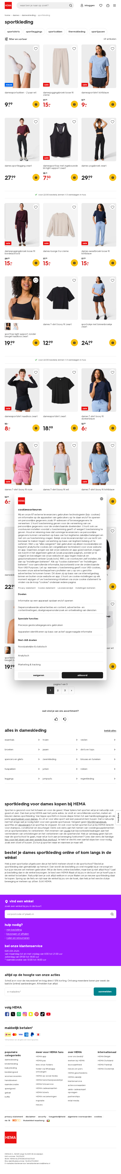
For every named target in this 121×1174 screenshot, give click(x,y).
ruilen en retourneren (18, 938)
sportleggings (34, 31)
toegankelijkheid (57, 1117)
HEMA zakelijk (74, 1077)
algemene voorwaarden (80, 1117)
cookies (98, 1117)
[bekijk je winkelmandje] (107, 5)
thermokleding (76, 31)
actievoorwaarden (77, 1085)
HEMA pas (41, 1060)
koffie (7, 1097)
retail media (73, 1100)
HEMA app (41, 1056)
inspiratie (40, 1100)
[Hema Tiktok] (42, 1014)
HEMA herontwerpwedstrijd (49, 1080)
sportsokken (55, 31)
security (42, 1117)
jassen (46, 749)
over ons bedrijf (75, 1056)
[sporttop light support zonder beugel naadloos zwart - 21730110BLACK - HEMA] (7, 326)
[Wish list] (100, 5)
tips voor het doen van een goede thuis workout (31, 839)
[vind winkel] (112, 914)
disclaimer (31, 1117)
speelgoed (10, 1088)
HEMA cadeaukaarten (46, 1088)
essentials (9, 739)
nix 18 (7, 1120)
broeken (9, 749)
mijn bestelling (14, 929)
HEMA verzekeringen (46, 1096)
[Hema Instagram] (25, 1014)
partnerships (74, 1096)
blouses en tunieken (90, 759)
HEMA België (104, 1056)
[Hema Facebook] (7, 1014)
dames (16, 15)
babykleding (11, 1068)
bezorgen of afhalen (17, 933)
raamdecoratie (12, 1084)
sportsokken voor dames (24, 819)
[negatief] (64, 719)
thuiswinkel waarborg (33, 1120)
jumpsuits (47, 778)
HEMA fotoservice (45, 1084)
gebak (8, 1092)
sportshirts (13, 31)
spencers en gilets (14, 759)
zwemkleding (49, 759)
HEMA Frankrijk (105, 1064)
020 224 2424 (12, 950)
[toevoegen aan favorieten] (35, 48)
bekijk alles (110, 730)
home (7, 15)
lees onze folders (44, 1064)
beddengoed (11, 1072)
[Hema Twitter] (13, 1014)
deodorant (24, 824)
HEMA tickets (42, 1092)
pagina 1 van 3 (61, 684)
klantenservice (75, 1081)
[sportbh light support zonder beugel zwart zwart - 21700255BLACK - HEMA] (7, 650)
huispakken (10, 769)
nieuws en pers (75, 1069)
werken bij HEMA (76, 1060)
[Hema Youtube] (48, 1014)
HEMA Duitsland (105, 1060)
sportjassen (98, 31)
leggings (9, 778)
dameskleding (29, 15)
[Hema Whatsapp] (19, 1014)
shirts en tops (87, 749)
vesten (84, 739)
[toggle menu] (114, 5)
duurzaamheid (75, 1064)
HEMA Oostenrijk (106, 1069)
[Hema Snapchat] (31, 1014)
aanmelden (105, 991)
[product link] (22, 66)
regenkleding (87, 778)
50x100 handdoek (96, 822)
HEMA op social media (47, 1076)
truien (46, 739)
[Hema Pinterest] (37, 1014)
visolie (67, 830)
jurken (46, 769)
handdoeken (11, 1080)
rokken (84, 769)
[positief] (56, 719)
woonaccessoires (13, 1076)
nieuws (39, 1104)
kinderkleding (11, 1064)
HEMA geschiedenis (77, 1073)
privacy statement (14, 1117)
